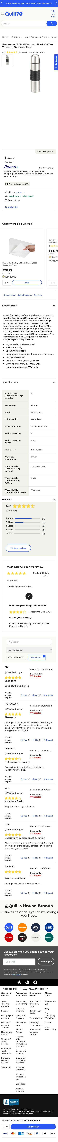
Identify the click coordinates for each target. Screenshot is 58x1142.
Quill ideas (20, 1084)
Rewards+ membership (22, 1002)
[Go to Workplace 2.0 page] (49, 938)
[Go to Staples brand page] (9, 938)
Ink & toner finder (35, 1012)
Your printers (36, 1018)
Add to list (12, 207)
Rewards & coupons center (35, 1031)
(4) (43, 518)
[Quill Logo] (14, 13)
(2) (44, 522)
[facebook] (35, 982)
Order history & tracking (5, 1003)
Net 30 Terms (19, 1030)
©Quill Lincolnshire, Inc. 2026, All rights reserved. (22, 1111)
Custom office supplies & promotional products (21, 1041)
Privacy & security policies (5, 1060)
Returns (5, 1011)
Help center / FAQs (7, 1033)
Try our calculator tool (35, 174)
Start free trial (46, 168)
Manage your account (7, 1016)
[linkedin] (27, 982)
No (36, 695)
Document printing (21, 1052)
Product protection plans (21, 1076)
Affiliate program (20, 1089)
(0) (43, 526)
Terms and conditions (27, 969)
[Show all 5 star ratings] (27, 518)
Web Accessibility (50, 1028)
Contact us (6, 1067)
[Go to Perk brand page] (49, 928)
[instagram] (19, 982)
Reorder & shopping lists (35, 1003)
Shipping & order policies (6, 1041)
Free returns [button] (14, 200)
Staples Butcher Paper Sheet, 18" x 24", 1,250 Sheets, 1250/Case (19, 264)
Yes (25, 695)
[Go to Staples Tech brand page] (22, 938)
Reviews (38, 295)
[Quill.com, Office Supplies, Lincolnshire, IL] (11, 1102)
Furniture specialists (20, 1068)
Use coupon (46, 961)
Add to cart (33, 1126)
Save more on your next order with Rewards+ (29, 3)
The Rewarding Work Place (50, 1015)
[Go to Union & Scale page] (35, 938)
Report (49, 695)
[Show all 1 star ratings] (27, 533)
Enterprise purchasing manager (21, 1060)
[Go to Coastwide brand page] (22, 928)
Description (9, 295)
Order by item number (36, 1023)
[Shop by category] (3, 13)
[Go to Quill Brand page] (9, 928)
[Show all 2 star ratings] (27, 529)
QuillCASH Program (20, 1016)
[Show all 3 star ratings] (27, 526)
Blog (47, 1008)
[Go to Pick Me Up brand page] (35, 928)
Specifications (25, 295)
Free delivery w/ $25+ (19, 184)
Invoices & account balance (6, 1024)
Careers (48, 1022)
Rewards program (20, 1009)
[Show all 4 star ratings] (28, 522)
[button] (56, 3)
